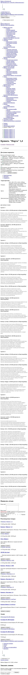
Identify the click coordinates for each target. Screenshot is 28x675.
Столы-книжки (10, 82)
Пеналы (8, 110)
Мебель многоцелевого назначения (12, 120)
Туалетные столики (11, 56)
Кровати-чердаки (10, 62)
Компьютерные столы (11, 79)
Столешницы (9, 35)
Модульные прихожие (11, 71)
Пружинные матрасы (11, 100)
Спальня (5, 48)
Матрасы (5, 96)
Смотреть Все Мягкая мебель (10, 95)
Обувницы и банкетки (11, 72)
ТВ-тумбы (8, 45)
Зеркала (8, 70)
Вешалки (8, 69)
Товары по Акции (7, 39)
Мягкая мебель (7, 85)
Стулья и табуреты (10, 36)
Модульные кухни (10, 32)
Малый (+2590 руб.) (18, 156)
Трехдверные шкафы (11, 113)
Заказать (17, 672)
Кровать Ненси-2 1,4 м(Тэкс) (8, 604)
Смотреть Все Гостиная (9, 47)
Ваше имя (3, 504)
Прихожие (8, 74)
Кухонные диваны (10, 88)
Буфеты (8, 28)
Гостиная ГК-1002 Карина (7, 631)
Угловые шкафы (10, 114)
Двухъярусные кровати (12, 60)
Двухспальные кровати (12, 50)
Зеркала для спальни (11, 53)
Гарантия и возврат (8, 643)
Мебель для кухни (7, 27)
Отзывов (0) (6, 178)
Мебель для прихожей (8, 67)
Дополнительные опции (6, 159)
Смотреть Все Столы (8, 84)
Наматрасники (9, 98)
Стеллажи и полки (8, 119)
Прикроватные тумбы (11, 54)
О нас (4, 646)
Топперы (8, 101)
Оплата (5, 644)
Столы (5, 76)
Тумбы (8, 105)
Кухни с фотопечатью (11, 31)
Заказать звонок (4, 660)
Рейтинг (3, 514)
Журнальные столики (11, 41)
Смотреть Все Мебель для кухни (11, 37)
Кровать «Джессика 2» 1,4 (7, 579)
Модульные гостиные (11, 43)
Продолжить (4, 515)
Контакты (5, 648)
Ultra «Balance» (4, 539)
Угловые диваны (10, 93)
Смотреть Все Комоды (8, 106)
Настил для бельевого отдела (8, 155)
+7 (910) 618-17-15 (5, 12)
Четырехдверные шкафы (12, 115)
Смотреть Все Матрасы (9, 102)
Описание (5, 176)
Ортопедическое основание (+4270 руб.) (10, 162)
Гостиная (5, 40)
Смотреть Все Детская (8, 66)
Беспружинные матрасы (12, 97)
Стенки (8, 44)
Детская (5, 58)
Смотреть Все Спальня (9, 57)
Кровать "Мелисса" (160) (7, 565)
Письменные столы (11, 80)
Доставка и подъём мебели (10, 647)
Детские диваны (10, 61)
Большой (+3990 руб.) (19, 158)
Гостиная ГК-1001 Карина (7, 619)
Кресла (8, 87)
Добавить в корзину (12, 172)
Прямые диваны (10, 91)
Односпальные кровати (12, 52)
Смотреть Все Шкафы (8, 118)
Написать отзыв (10, 144)
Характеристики (7, 175)
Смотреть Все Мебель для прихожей (12, 75)
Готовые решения (10, 30)
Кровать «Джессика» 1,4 (7, 592)
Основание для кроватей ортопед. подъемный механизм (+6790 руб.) (12, 170)
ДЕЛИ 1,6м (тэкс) (5, 552)
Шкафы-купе (9, 117)
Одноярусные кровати (11, 65)
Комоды (5, 104)
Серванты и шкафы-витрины (13, 111)
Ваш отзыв (3, 510)
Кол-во (2, 172)
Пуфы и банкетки (10, 92)
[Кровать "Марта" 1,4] (9, 129)
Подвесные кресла (10, 89)
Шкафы (5, 108)
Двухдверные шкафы (11, 109)
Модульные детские (11, 63)
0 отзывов (3, 144)
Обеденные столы (10, 34)
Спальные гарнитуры (11, 49)
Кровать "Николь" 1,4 (6, 527)
